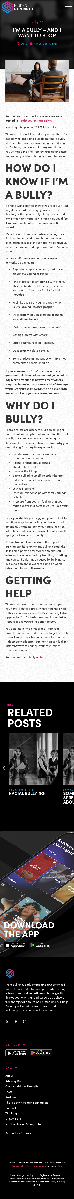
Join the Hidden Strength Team (25, 1124)
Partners (11, 1097)
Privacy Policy (19, 1165)
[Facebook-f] (16, 1021)
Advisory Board (15, 1081)
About (9, 1075)
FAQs (8, 1092)
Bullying (37, 21)
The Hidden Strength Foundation (26, 1102)
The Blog (11, 1113)
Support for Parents (18, 1133)
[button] (4, 767)
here (43, 657)
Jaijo (60, 1165)
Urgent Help (13, 1119)
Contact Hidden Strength (21, 1086)
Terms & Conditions (36, 1165)
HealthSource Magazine (35, 120)
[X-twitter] (7, 1021)
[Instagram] (24, 1021)
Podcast (10, 1108)
